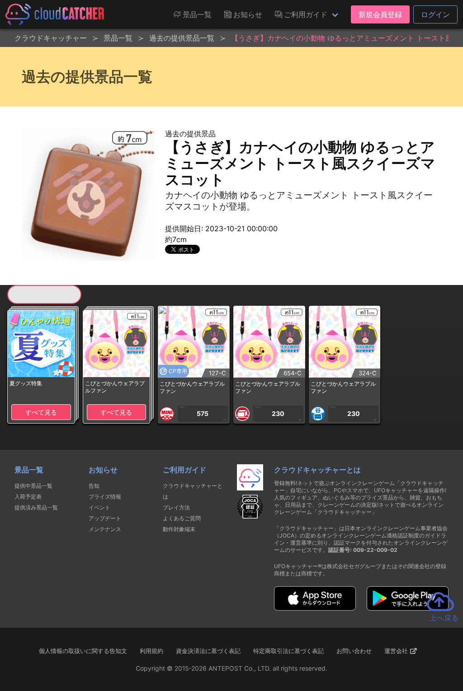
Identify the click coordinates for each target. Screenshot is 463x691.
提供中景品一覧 (33, 485)
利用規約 (151, 650)
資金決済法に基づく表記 (208, 650)
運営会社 (397, 650)
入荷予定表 (28, 496)
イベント (99, 507)
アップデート (105, 518)
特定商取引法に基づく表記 (288, 650)
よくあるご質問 (182, 518)
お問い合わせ (354, 650)
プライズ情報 (105, 496)
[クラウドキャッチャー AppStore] (315, 607)
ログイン (435, 14)
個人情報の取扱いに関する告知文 (83, 650)
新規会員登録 (380, 14)
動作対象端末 (179, 529)
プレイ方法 (176, 507)
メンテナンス (105, 529)
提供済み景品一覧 (36, 507)
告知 (94, 485)
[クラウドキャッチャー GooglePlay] (408, 607)
